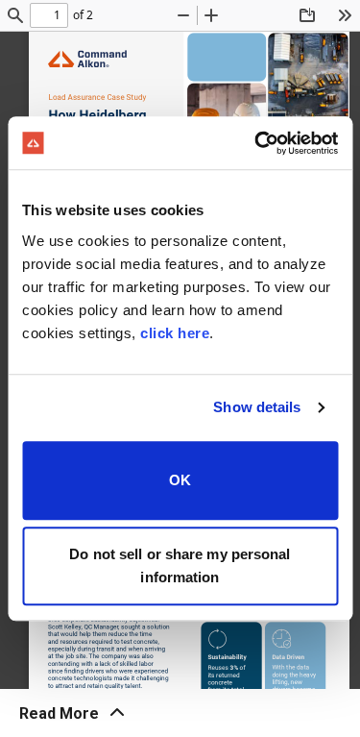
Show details (256, 407)
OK (180, 480)
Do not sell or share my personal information (179, 565)
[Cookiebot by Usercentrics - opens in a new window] (256, 143)
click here (174, 333)
